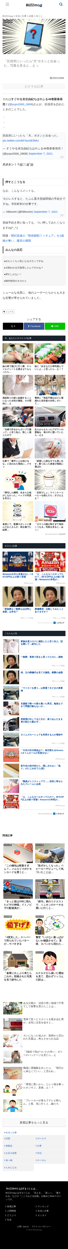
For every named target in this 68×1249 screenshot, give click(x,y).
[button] (6, 796)
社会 (9, 1219)
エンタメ (42, 1215)
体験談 (9, 1146)
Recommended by (52, 534)
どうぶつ (11, 1215)
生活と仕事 (11, 1132)
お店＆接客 (11, 1153)
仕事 (39, 1146)
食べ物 (9, 1160)
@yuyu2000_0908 (20, 104)
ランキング (43, 1206)
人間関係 (11, 1211)
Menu (7, 4)
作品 (39, 1153)
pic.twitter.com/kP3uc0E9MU (21, 140)
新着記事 (11, 1206)
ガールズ (41, 1138)
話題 (8, 1138)
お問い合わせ (23, 1226)
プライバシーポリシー (41, 1226)
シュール (9, 312)
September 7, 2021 (40, 153)
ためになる (11, 1167)
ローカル (41, 1160)
